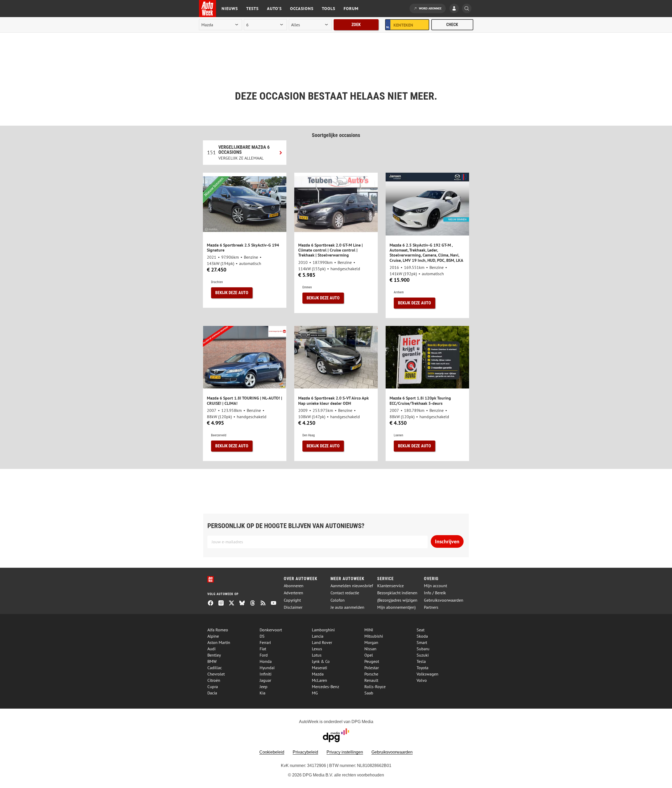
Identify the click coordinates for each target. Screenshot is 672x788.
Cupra (212, 686)
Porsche (371, 674)
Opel (368, 655)
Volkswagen (427, 674)
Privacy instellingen (345, 752)
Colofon (337, 600)
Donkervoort (271, 629)
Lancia (317, 636)
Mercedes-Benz (325, 686)
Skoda (422, 636)
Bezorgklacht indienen (397, 592)
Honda (266, 661)
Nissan (370, 648)
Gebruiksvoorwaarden (443, 600)
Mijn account (435, 585)
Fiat (263, 648)
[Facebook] (212, 603)
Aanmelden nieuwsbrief (351, 585)
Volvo (422, 680)
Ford (264, 655)
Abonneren (293, 585)
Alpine (213, 636)
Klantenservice (390, 585)
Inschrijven (447, 541)
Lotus (317, 655)
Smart (422, 642)
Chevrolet (216, 674)
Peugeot (371, 661)
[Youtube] (275, 603)
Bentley (214, 655)
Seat (420, 629)
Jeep (263, 686)
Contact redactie (344, 592)
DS (262, 636)
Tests (252, 8)
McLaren (319, 680)
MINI (368, 629)
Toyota (422, 667)
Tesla (421, 661)
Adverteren (293, 592)
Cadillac (214, 667)
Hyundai (267, 667)
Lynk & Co (321, 661)
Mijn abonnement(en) (396, 607)
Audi (211, 648)
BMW (212, 661)
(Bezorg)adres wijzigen (397, 600)
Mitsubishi (373, 636)
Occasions (301, 8)
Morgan (371, 642)
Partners (431, 607)
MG (315, 692)
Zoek (356, 24)
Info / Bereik (435, 592)
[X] (233, 603)
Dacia (212, 692)
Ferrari (265, 642)
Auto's (274, 8)
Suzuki (423, 655)
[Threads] (254, 603)
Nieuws (230, 8)
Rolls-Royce (375, 686)
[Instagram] (223, 603)
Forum (351, 8)
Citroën (213, 680)
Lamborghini (323, 629)
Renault (371, 680)
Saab (368, 692)
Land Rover (322, 642)
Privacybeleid (305, 752)
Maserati (319, 667)
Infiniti (265, 674)
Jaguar (265, 680)
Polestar (371, 667)
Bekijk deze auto (231, 292)
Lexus (317, 648)
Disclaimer (293, 607)
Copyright (292, 600)
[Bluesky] (244, 603)
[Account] (455, 9)
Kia (262, 692)
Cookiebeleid (271, 752)
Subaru (423, 648)
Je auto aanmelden (347, 607)
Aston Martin (218, 642)
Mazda (318, 674)
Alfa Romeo (217, 629)
